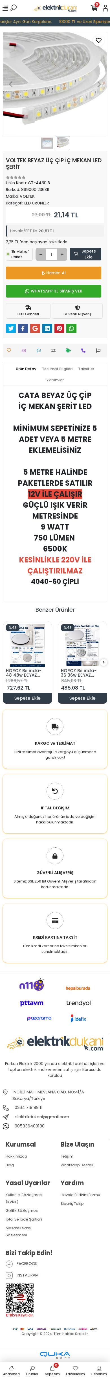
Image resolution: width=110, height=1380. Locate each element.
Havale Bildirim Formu (80, 1194)
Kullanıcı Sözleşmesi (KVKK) (24, 1198)
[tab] (26, 369)
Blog (10, 1165)
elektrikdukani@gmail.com (42, 1117)
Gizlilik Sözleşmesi (22, 1210)
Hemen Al (56, 273)
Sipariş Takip (72, 1203)
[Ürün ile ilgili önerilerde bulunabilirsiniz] (100, 350)
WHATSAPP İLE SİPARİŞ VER (56, 291)
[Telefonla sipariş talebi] (85, 350)
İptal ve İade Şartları (24, 1219)
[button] (11, 84)
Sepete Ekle (89, 254)
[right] (104, 662)
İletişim (67, 1156)
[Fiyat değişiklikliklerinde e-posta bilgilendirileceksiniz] (69, 350)
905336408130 (29, 1126)
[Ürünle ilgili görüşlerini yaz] (40, 350)
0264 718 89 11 (28, 1107)
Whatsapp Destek (77, 1165)
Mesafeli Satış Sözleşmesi (18, 1231)
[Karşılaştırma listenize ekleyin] (55, 350)
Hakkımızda (16, 1156)
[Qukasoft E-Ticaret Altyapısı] (55, 1355)
